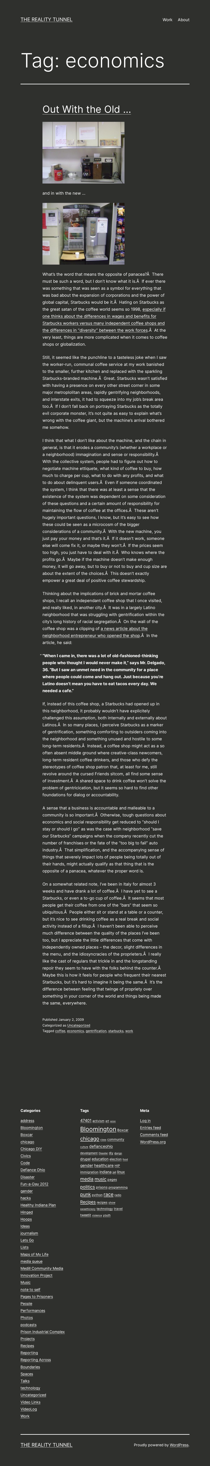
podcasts (29, 1325)
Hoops (26, 1219)
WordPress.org (153, 1142)
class (103, 1139)
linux (121, 1172)
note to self (30, 1289)
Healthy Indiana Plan (38, 1205)
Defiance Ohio (33, 1170)
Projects (28, 1339)
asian (113, 1121)
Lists (25, 1247)
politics (87, 1186)
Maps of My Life (34, 1254)
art (107, 1121)
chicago (27, 1142)
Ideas (25, 1226)
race (108, 1194)
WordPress (179, 1445)
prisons (101, 1187)
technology (30, 1388)
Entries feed (150, 1127)
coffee (60, 1031)
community (115, 1139)
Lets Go (27, 1240)
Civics (26, 1156)
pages (112, 1179)
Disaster (28, 1177)
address (27, 1120)
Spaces (27, 1374)
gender (27, 1191)
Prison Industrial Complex (43, 1332)
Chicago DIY (31, 1149)
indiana (105, 1172)
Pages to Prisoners (37, 1296)
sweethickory (88, 1209)
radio (117, 1195)
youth (107, 1215)
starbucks (115, 1031)
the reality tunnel (47, 19)
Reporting (29, 1353)
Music (26, 1282)
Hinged (27, 1212)
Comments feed (154, 1134)
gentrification (96, 1031)
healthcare (104, 1165)
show (111, 1202)
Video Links (30, 1402)
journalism (29, 1233)
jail (114, 1172)
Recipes (27, 1346)
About (183, 19)
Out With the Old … (86, 109)
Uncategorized (78, 1025)
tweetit (85, 1215)
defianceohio (101, 1146)
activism (98, 1121)
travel (118, 1209)
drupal (85, 1159)
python (97, 1195)
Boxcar (27, 1134)
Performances (33, 1310)
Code (25, 1163)
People (26, 1303)
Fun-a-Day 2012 (34, 1184)
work (129, 1031)
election (116, 1159)
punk (85, 1194)
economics (75, 1031)
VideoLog (29, 1409)
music (100, 1179)
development (89, 1153)
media (87, 1179)
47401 (85, 1120)
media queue (31, 1261)
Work (167, 19)
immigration (89, 1172)
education (100, 1159)
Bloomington (32, 1127)
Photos (27, 1317)
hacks (26, 1198)
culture (84, 1146)
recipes (102, 1202)
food (125, 1159)
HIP (117, 1166)
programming (118, 1187)
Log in (145, 1120)
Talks (25, 1381)
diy (111, 1153)
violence (97, 1215)
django (118, 1153)
